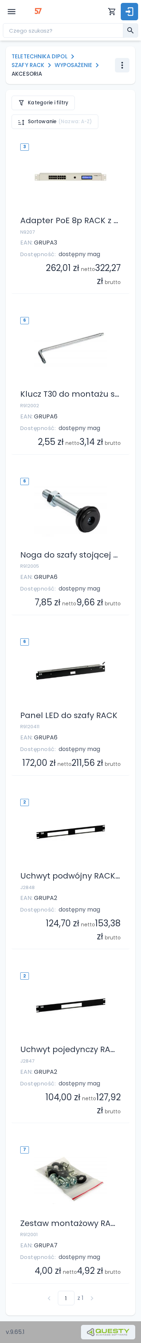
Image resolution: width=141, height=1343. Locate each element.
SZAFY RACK (28, 65)
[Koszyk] (112, 11)
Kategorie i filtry (48, 102)
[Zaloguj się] (129, 11)
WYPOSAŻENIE (74, 65)
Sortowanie (60, 121)
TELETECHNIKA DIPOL (40, 56)
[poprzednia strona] (49, 1298)
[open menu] (11, 11)
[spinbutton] (66, 1298)
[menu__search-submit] (130, 30)
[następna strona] (92, 1298)
